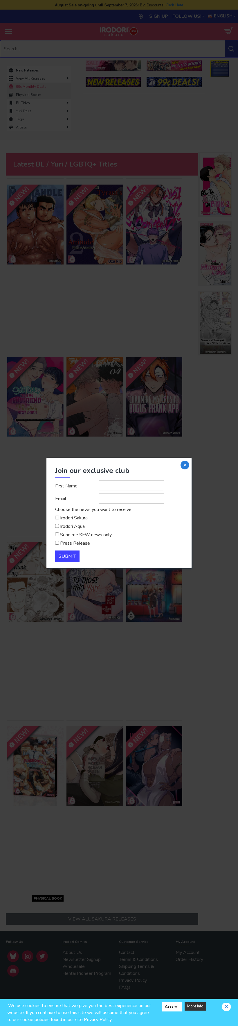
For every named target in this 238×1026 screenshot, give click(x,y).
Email (60, 499)
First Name (66, 486)
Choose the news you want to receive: (93, 509)
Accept (172, 1007)
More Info (195, 1006)
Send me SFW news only (86, 535)
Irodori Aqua (72, 526)
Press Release (75, 543)
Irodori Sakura (74, 518)
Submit (67, 556)
